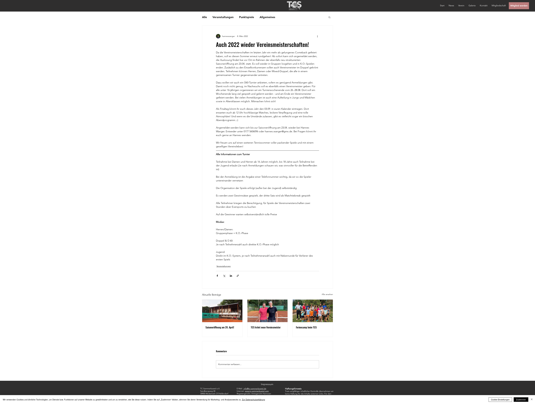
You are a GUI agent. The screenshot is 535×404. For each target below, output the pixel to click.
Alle (204, 17)
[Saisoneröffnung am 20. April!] (222, 311)
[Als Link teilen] (237, 275)
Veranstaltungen (223, 17)
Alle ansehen (327, 294)
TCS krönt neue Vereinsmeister (266, 327)
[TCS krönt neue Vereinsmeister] (267, 311)
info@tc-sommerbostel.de (255, 388)
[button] (329, 17)
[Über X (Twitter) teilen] (224, 275)
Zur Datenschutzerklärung (253, 399)
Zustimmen (521, 399)
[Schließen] (531, 399)
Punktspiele (246, 17)
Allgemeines (267, 17)
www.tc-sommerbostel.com (257, 391)
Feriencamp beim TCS (306, 327)
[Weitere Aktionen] (317, 36)
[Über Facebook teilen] (217, 275)
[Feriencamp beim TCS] (313, 311)
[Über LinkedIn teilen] (231, 275)
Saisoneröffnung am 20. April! (220, 327)
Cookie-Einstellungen (500, 399)
